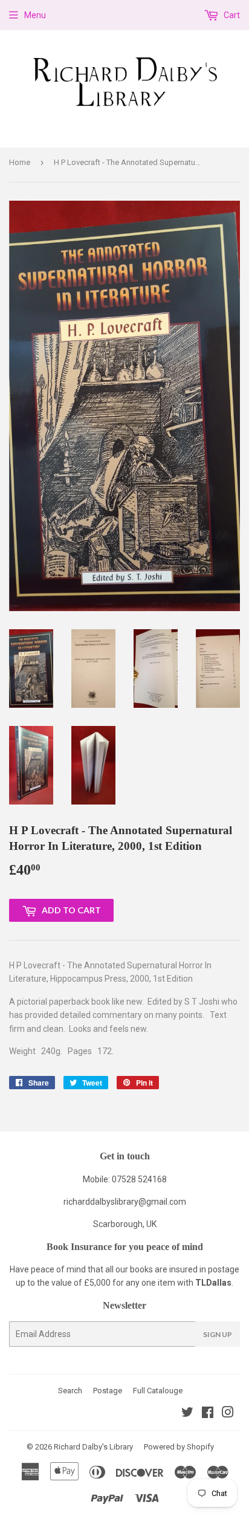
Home (19, 162)
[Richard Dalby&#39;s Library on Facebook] (207, 1414)
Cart (231, 15)
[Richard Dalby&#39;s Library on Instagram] (228, 1414)
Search (70, 1390)
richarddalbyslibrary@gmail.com (124, 1201)
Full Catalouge (158, 1390)
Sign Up (217, 1334)
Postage (107, 1390)
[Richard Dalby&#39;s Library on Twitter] (187, 1414)
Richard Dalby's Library (93, 1446)
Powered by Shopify (179, 1446)
